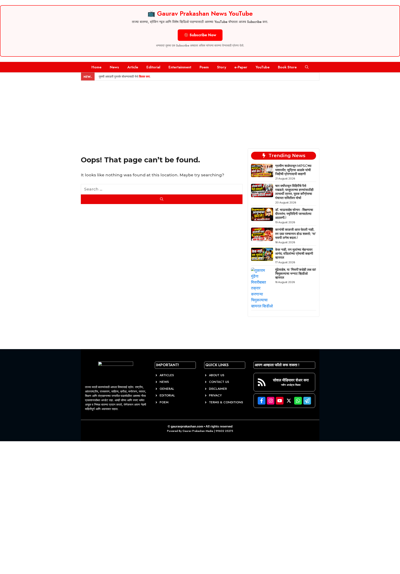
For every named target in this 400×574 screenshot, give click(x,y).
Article (132, 67)
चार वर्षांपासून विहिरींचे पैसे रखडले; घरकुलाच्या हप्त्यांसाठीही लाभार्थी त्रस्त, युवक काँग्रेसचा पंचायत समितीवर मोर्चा (294, 192)
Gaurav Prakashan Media (197, 431)
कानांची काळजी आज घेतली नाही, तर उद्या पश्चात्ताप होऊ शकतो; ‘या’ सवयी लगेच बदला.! (295, 233)
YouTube (263, 67)
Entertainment (180, 67)
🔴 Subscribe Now (200, 35)
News (114, 67)
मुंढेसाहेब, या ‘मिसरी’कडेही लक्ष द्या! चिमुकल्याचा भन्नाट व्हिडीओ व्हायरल (295, 273)
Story (221, 67)
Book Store (287, 67)
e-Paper (240, 67)
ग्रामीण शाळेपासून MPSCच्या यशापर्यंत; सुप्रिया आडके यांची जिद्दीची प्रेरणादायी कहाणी (293, 170)
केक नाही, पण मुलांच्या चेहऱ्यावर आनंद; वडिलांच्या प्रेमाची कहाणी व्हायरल (294, 253)
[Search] (162, 199)
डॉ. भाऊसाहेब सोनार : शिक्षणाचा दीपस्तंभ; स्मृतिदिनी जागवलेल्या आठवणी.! (294, 214)
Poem (204, 67)
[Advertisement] (200, 112)
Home (96, 67)
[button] (307, 67)
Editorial (153, 67)
